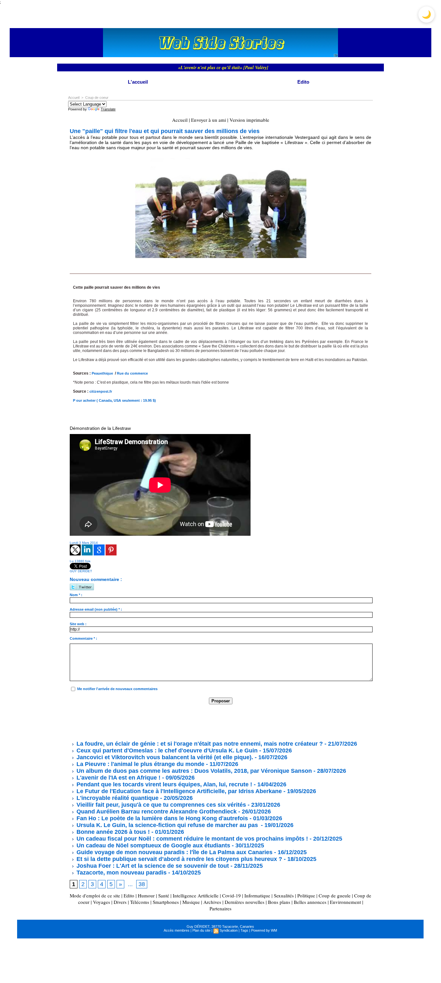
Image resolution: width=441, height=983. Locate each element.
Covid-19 (231, 895)
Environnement (345, 902)
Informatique (257, 895)
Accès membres (177, 930)
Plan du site (201, 930)
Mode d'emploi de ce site (95, 895)
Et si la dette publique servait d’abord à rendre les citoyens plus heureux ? (178, 859)
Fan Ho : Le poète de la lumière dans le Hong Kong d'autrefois (161, 818)
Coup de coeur (96, 97)
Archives (212, 902)
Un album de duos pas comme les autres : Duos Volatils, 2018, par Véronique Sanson (193, 771)
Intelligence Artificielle (196, 895)
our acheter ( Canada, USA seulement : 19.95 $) (116, 400)
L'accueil (138, 82)
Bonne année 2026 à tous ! (112, 832)
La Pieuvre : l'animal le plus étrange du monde (139, 764)
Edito (303, 82)
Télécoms (139, 902)
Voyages (101, 902)
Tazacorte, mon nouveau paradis (121, 872)
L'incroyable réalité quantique (117, 798)
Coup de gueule (335, 895)
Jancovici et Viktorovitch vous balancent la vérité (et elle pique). (165, 757)
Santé (163, 895)
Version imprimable (249, 120)
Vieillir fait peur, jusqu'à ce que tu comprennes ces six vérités (160, 805)
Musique (191, 902)
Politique (306, 895)
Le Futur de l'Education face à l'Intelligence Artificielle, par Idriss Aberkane (178, 791)
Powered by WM (264, 930)
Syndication (229, 930)
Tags (244, 930)
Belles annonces (310, 902)
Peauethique (102, 373)
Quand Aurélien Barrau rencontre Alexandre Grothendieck (156, 811)
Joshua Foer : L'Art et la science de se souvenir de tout (152, 866)
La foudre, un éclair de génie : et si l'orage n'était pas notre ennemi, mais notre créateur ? (199, 743)
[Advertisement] (187, 722)
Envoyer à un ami (208, 120)
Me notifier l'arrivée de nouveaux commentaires (117, 689)
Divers (120, 902)
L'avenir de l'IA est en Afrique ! (118, 777)
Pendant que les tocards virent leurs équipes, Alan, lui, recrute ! (163, 784)
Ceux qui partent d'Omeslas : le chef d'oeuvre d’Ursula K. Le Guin (166, 750)
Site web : (78, 624)
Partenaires (220, 908)
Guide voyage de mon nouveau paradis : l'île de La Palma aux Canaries (173, 852)
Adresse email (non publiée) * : (96, 609)
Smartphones (166, 902)
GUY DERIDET (81, 571)
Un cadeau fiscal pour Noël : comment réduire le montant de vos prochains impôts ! (191, 838)
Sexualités (284, 895)
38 (141, 884)
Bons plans (279, 902)
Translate (108, 109)
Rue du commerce (132, 373)
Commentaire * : (83, 638)
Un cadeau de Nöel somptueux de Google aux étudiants (152, 845)
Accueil (73, 97)
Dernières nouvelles (244, 902)
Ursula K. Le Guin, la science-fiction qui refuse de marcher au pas (167, 825)
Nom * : (76, 595)
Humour (146, 895)
